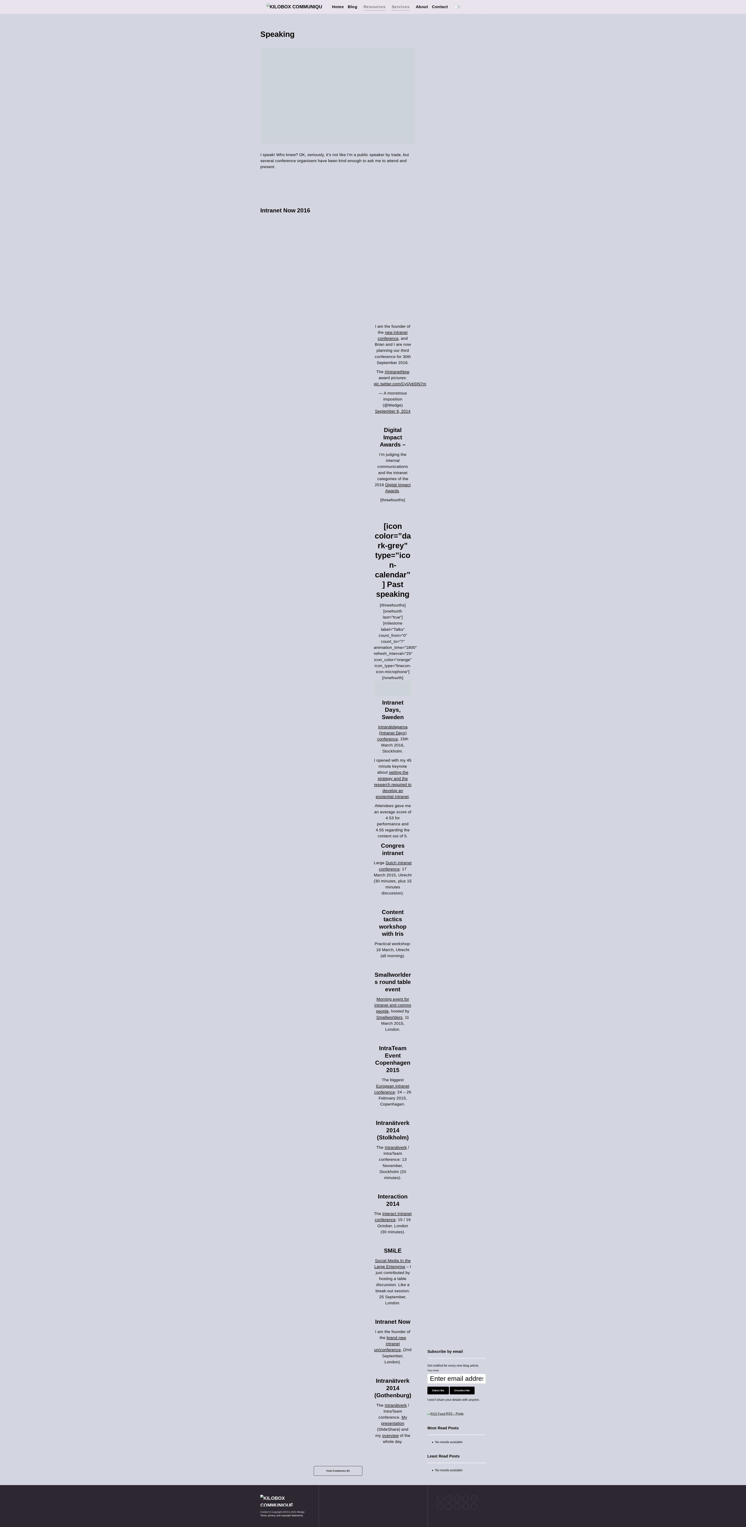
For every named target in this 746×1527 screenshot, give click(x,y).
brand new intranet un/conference (390, 1343)
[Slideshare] (449, 1506)
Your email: (433, 1370)
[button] (261, 6)
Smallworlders (389, 1017)
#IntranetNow (397, 371)
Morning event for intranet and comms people (392, 1005)
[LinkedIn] (480, 7)
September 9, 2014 (392, 411)
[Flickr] (466, 1499)
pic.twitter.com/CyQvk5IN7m (400, 384)
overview (390, 1435)
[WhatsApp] (457, 1506)
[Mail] (466, 1506)
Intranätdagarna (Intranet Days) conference (392, 733)
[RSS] (474, 1506)
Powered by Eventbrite (393, 320)
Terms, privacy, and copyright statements (281, 1515)
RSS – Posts (454, 1413)
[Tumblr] (474, 1499)
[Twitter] (471, 7)
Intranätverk (396, 1147)
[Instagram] (457, 1499)
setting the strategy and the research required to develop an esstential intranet (392, 784)
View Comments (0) (338, 1471)
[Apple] (440, 1506)
